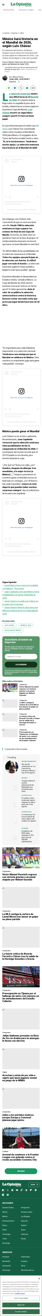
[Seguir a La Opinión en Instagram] (12, 1190)
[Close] (39, 1278)
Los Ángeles (25, 1216)
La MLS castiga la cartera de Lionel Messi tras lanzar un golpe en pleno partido (29, 706)
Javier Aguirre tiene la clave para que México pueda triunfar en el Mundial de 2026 (20, 610)
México (5, 1216)
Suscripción (6, 1266)
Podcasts (5, 1257)
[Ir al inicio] (11, 1184)
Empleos (24, 1261)
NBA (5, 1072)
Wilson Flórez (18, 77)
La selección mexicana (19, 94)
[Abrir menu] (3, 4)
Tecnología (6, 1234)
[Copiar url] (33, 88)
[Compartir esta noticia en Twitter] (21, 88)
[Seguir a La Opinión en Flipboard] (31, 1190)
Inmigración (25, 1208)
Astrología (27, 795)
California (24, 1234)
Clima (23, 1266)
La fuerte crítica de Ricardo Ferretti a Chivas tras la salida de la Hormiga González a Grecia (29, 720)
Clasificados (25, 1257)
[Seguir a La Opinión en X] (7, 1190)
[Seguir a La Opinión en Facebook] (3, 1190)
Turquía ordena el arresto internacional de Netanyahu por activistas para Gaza (28, 786)
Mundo (25, 778)
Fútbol (22, 33)
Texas (4, 1239)
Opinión (25, 828)
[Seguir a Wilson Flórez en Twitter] (19, 81)
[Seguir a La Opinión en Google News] (26, 1190)
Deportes (14, 33)
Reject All (21, 1305)
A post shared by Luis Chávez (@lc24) (21, 210)
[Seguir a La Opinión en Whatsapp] (35, 1190)
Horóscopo (6, 1270)
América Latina (26, 1212)
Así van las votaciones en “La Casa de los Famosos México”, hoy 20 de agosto (29, 768)
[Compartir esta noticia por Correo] (27, 88)
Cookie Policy (20, 1293)
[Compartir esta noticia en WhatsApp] (8, 88)
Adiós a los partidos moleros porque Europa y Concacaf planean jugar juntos (18, 1117)
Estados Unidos (8, 1208)
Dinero (4, 1225)
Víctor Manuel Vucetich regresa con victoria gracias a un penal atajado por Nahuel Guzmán (29, 691)
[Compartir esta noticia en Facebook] (14, 88)
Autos (23, 1230)
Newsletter (6, 1261)
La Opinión (6, 33)
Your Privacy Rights (21, 1298)
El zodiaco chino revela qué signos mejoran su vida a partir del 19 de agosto (28, 802)
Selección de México (13, 630)
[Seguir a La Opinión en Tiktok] (21, 1190)
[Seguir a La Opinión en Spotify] (3, 1194)
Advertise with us (27, 1270)
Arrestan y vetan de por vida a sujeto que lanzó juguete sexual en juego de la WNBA (19, 1078)
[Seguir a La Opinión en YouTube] (17, 1190)
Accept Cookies (21, 1311)
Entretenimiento (29, 761)
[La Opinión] (21, 4)
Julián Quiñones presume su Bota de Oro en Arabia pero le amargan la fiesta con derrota (20, 1038)
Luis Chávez (9, 625)
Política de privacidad (11, 672)
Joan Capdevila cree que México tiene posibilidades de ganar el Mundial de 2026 (20, 594)
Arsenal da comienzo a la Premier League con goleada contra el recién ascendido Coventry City (20, 1157)
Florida (23, 1239)
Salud (4, 1230)
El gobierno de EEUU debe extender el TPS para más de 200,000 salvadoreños (28, 836)
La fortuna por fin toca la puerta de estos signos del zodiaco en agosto (29, 818)
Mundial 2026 (9, 10)
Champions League (26, 10)
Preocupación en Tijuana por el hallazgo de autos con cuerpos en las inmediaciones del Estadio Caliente (28, 736)
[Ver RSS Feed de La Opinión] (7, 1194)
